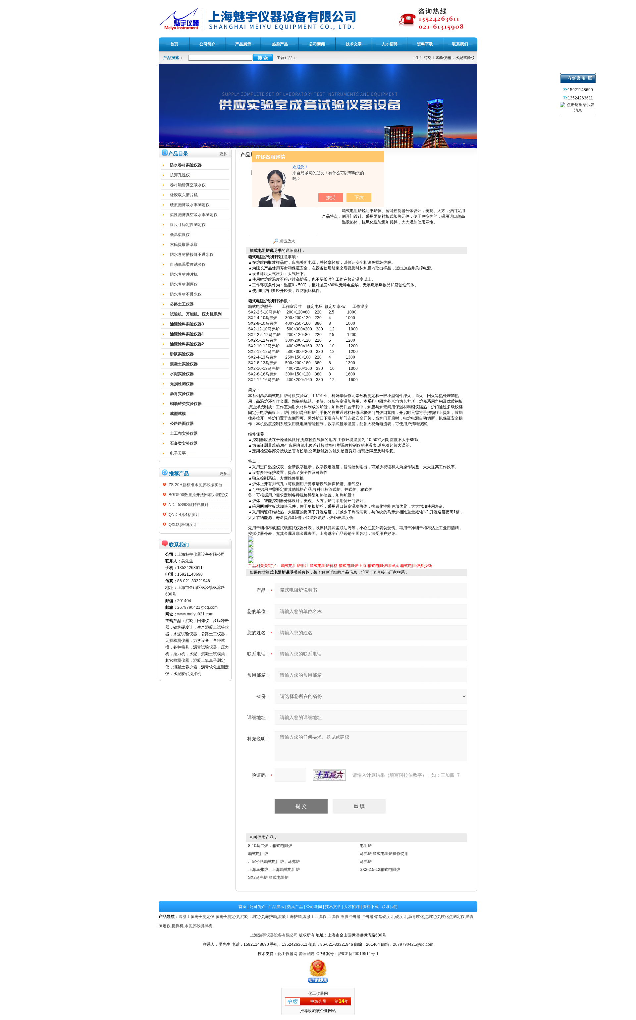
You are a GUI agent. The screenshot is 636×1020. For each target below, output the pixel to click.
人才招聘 (352, 906)
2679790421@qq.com (197, 607)
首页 (242, 906)
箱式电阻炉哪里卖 (383, 565)
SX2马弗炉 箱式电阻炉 (268, 877)
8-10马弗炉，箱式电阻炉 (270, 845)
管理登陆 (306, 953)
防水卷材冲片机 (184, 274)
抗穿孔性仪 (180, 175)
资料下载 (371, 906)
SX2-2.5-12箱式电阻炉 (380, 869)
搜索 (262, 58)
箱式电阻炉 (258, 853)
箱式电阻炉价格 (324, 565)
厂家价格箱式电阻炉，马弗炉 (274, 861)
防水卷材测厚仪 (184, 284)
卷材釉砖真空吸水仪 (188, 185)
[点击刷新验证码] (329, 775)
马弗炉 (366, 861)
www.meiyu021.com (195, 614)
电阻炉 (366, 845)
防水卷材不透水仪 (186, 294)
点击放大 (286, 241)
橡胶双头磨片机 (184, 195)
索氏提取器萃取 (184, 244)
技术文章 (333, 906)
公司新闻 (314, 906)
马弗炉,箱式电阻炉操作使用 (384, 853)
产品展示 (276, 906)
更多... (224, 153)
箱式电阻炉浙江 (295, 565)
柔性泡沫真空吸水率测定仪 (194, 214)
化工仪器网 (318, 993)
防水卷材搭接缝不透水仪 (192, 254)
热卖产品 (295, 906)
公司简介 (257, 906)
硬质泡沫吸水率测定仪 (190, 204)
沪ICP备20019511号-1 (358, 953)
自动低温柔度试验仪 (188, 264)
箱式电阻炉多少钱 (416, 565)
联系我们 (390, 906)
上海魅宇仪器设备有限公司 (274, 935)
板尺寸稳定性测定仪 (188, 224)
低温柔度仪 (180, 234)
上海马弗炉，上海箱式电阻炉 (274, 869)
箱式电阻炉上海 (352, 565)
